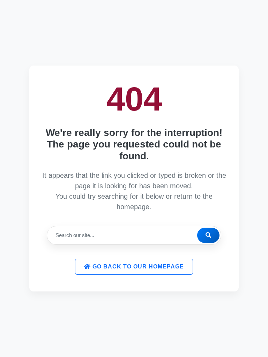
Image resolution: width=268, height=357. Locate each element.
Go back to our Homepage (137, 266)
